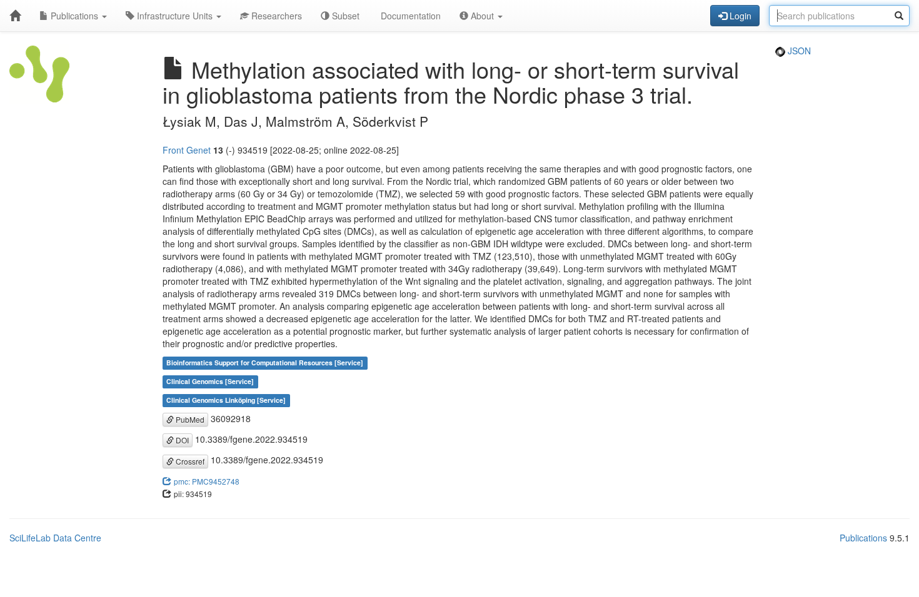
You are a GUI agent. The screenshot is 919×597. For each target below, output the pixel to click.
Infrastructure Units (174, 15)
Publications (74, 15)
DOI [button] (181, 440)
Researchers (275, 15)
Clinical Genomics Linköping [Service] (226, 400)
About (482, 15)
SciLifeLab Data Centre (55, 537)
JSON (798, 50)
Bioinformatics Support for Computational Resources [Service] (264, 363)
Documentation (409, 15)
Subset (344, 15)
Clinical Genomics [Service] (210, 382)
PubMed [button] (189, 419)
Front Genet (187, 150)
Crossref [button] (189, 461)
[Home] (15, 15)
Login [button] (739, 15)
